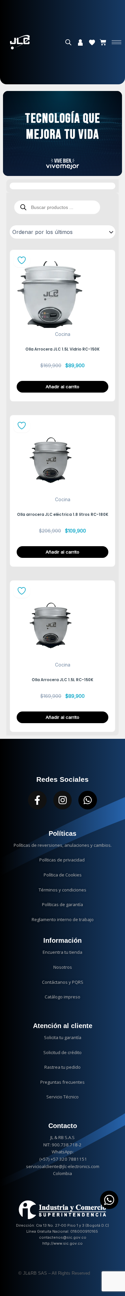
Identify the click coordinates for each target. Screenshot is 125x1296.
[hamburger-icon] (116, 42)
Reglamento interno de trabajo (63, 919)
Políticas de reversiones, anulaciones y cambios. (63, 845)
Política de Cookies (63, 875)
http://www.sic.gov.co (62, 1243)
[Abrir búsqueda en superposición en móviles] (68, 42)
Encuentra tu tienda (62, 952)
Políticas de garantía (62, 904)
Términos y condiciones (62, 890)
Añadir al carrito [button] (62, 386)
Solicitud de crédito (62, 1052)
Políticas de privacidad (62, 860)
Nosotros (62, 967)
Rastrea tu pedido (62, 1067)
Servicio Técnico (62, 1097)
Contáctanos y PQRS (62, 982)
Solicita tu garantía (62, 1037)
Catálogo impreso (62, 997)
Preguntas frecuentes (62, 1082)
